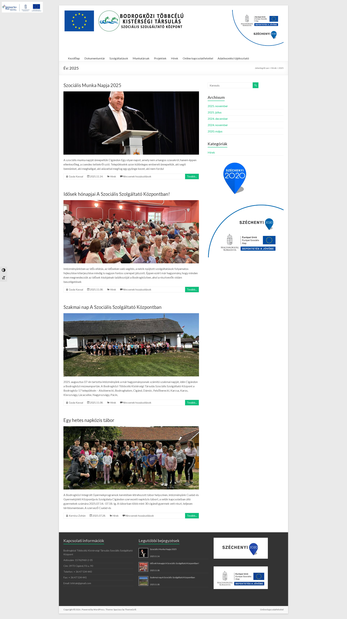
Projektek (160, 58)
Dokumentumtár (94, 58)
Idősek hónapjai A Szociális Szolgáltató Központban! (116, 194)
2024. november (218, 125)
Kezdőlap (74, 58)
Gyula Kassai (76, 176)
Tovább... (192, 176)
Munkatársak (141, 58)
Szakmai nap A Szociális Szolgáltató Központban (112, 307)
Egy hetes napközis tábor (88, 420)
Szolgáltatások (119, 58)
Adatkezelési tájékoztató (233, 58)
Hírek (174, 58)
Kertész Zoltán (77, 515)
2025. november (218, 106)
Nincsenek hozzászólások (137, 176)
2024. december (218, 118)
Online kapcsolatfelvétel (198, 58)
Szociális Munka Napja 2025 (92, 85)
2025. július (215, 112)
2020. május (215, 131)
